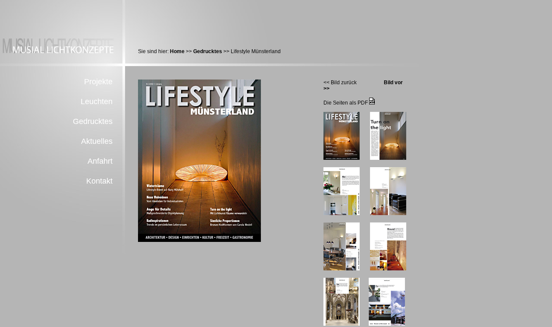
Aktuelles (97, 141)
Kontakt (99, 181)
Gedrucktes (207, 51)
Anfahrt (100, 161)
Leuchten (97, 101)
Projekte (98, 81)
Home (177, 51)
